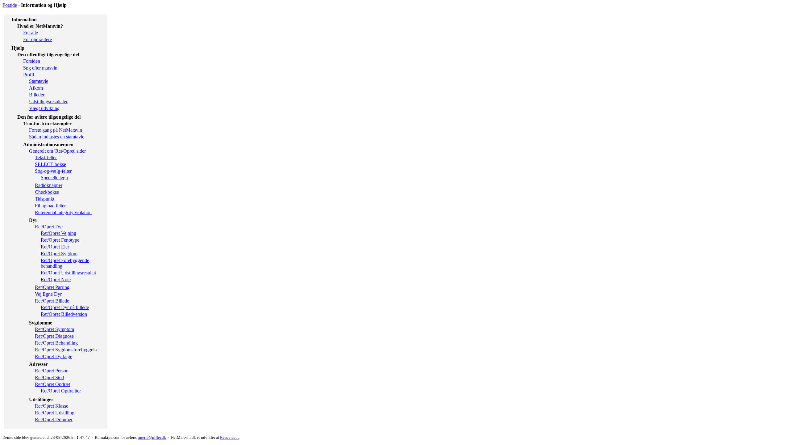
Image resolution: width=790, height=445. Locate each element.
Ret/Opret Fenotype (60, 240)
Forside (9, 5)
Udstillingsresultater (48, 101)
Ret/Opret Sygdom (59, 253)
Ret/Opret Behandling (56, 342)
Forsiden (31, 61)
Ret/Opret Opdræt (52, 384)
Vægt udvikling (44, 108)
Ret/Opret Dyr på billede (65, 307)
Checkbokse (47, 192)
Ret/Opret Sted (49, 377)
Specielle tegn (54, 177)
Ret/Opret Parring (52, 287)
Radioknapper (48, 185)
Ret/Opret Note (56, 279)
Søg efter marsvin (40, 67)
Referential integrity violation (63, 212)
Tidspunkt (44, 198)
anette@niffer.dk (152, 437)
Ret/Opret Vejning (58, 233)
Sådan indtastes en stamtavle (56, 136)
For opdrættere (37, 39)
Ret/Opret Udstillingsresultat (68, 272)
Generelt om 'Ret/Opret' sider (57, 151)
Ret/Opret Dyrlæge (53, 356)
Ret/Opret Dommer (54, 419)
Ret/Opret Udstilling (54, 412)
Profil (28, 74)
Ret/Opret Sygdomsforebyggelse (66, 349)
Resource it (229, 437)
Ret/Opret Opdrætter (61, 390)
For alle (30, 32)
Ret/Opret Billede (52, 300)
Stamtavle (38, 81)
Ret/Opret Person (52, 370)
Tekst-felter (46, 157)
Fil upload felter (50, 205)
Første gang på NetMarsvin (55, 130)
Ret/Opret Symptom (54, 329)
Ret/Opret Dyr (49, 226)
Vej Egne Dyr (48, 294)
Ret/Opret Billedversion (64, 314)
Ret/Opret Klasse (51, 406)
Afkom (36, 88)
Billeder (36, 94)
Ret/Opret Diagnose (54, 336)
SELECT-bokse (50, 164)
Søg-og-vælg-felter (53, 171)
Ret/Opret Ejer (55, 246)
